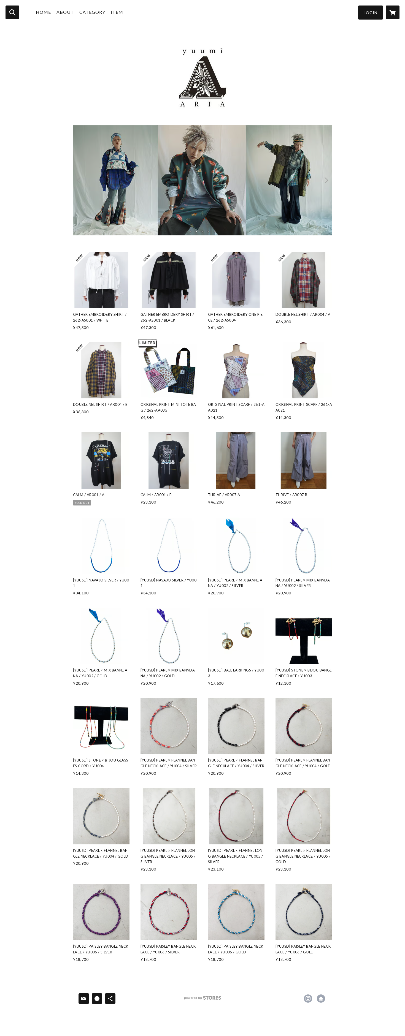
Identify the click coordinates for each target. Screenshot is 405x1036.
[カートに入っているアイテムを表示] (392, 12)
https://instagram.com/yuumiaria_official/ (308, 998)
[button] (370, 13)
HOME (43, 12)
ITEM (117, 12)
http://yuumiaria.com (321, 998)
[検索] (12, 12)
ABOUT (65, 12)
